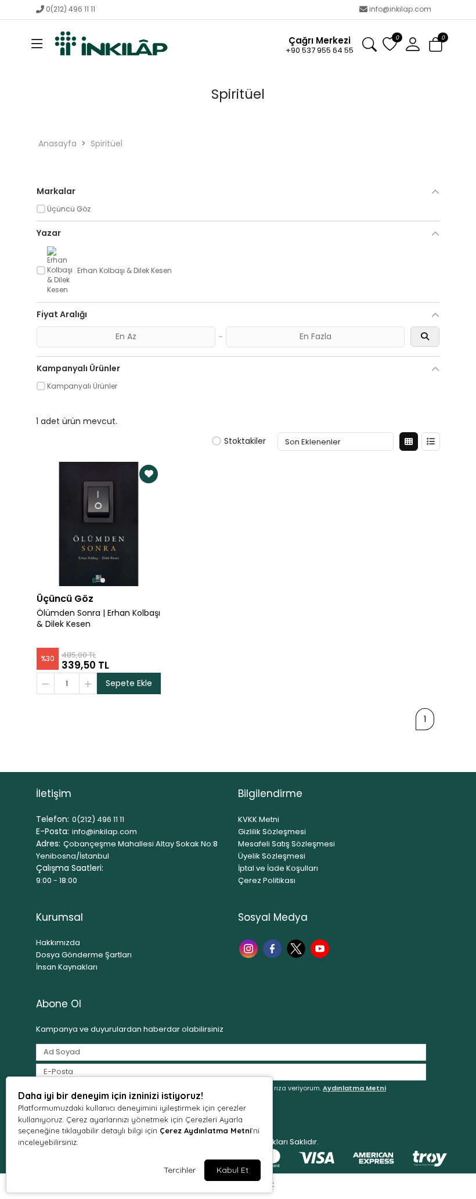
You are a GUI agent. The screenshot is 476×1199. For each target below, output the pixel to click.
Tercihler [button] (180, 1170)
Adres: (48, 843)
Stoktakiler (245, 441)
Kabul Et (232, 1170)
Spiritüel (106, 143)
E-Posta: (52, 831)
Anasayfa (57, 143)
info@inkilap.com (400, 9)
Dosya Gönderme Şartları (84, 954)
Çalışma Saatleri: (69, 868)
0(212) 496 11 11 (70, 9)
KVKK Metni (258, 819)
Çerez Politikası (266, 880)
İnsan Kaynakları (67, 966)
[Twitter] (297, 947)
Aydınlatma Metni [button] (354, 1088)
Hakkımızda (58, 942)
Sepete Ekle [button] (129, 683)
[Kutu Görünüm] (408, 441)
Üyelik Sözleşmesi (271, 855)
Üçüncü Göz (65, 598)
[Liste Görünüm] (430, 441)
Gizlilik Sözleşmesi (272, 831)
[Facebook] (274, 947)
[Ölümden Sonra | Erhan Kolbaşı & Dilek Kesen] (99, 524)
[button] (37, 45)
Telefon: (52, 819)
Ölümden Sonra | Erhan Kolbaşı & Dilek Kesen (98, 619)
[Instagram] (250, 947)
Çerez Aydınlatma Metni (205, 1130)
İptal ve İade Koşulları (278, 868)
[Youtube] (321, 947)
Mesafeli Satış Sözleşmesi (286, 843)
